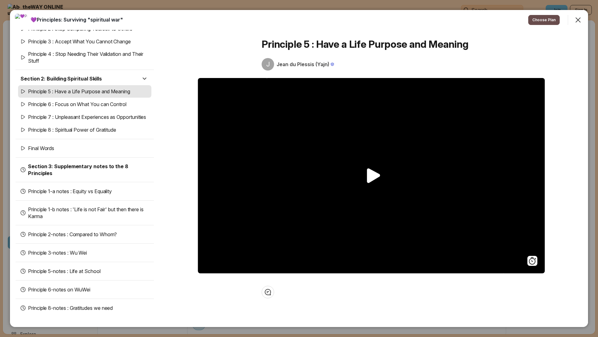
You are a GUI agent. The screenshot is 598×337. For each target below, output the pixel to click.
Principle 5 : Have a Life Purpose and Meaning (79, 91)
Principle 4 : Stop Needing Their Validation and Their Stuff (85, 57)
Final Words (41, 148)
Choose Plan (544, 19)
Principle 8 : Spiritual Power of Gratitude (72, 130)
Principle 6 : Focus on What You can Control (77, 104)
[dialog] (299, 168)
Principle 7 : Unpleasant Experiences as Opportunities (87, 117)
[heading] (77, 19)
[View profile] (21, 20)
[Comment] (268, 292)
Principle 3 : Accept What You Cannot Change (79, 41)
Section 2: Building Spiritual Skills (61, 79)
